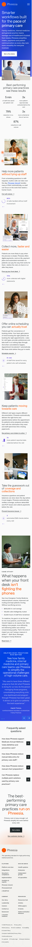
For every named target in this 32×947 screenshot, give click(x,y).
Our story (5, 900)
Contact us (5, 909)
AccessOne (5, 942)
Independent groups (22, 873)
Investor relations (5, 915)
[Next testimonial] (29, 718)
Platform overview (7, 867)
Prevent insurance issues (10, 511)
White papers (22, 906)
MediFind (5, 891)
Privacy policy (18, 924)
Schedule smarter (8, 353)
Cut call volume (7, 194)
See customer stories (15, 836)
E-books (20, 909)
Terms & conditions (16, 927)
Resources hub (23, 900)
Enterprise (21, 870)
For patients (5, 939)
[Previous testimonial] (24, 718)
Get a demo (16, 830)
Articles (20, 903)
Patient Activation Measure (23, 912)
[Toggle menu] (28, 4)
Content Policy (6, 930)
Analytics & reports (5, 881)
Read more (5, 641)
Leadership (5, 903)
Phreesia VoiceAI (14, 183)
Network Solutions (24, 939)
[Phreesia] (9, 4)
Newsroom (5, 912)
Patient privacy (6, 927)
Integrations (5, 870)
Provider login (13, 939)
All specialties (22, 877)
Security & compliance (5, 873)
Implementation (7, 877)
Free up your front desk (10, 271)
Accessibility (25, 927)
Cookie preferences (7, 936)
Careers (4, 906)
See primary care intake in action (13, 433)
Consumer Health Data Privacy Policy (11, 933)
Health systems (23, 867)
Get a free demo (9, 54)
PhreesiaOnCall (7, 888)
